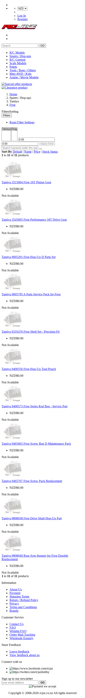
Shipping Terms (19, 596)
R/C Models (17, 52)
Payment (14, 593)
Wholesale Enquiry (21, 638)
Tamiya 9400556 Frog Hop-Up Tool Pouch (29, 369)
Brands (13, 610)
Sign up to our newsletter (17, 678)
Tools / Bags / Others (22, 70)
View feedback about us (24, 655)
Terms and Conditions (23, 607)
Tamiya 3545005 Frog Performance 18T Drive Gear (34, 219)
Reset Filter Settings (21, 122)
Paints (13, 66)
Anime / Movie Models (24, 77)
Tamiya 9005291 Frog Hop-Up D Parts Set (29, 257)
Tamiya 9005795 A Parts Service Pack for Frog (31, 294)
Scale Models (17, 63)
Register (22, 19)
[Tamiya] (6, 129)
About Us (15, 589)
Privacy (14, 603)
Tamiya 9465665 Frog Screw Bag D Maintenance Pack (36, 443)
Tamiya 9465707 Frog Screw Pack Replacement (32, 481)
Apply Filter (47, 143)
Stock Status (50, 151)
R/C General (17, 59)
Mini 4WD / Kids (20, 73)
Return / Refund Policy (23, 600)
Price (37, 151)
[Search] (40, 148)
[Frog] (14, 129)
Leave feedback (19, 651)
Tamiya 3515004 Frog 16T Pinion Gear (26, 182)
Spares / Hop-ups (20, 56)
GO (42, 45)
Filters (6, 115)
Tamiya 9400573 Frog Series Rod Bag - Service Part (34, 406)
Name (28, 151)
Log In (21, 15)
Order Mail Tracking (22, 634)
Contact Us (16, 624)
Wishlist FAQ (17, 631)
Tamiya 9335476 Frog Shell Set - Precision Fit (31, 331)
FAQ (12, 627)
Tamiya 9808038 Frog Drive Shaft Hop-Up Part (32, 518)
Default (17, 151)
